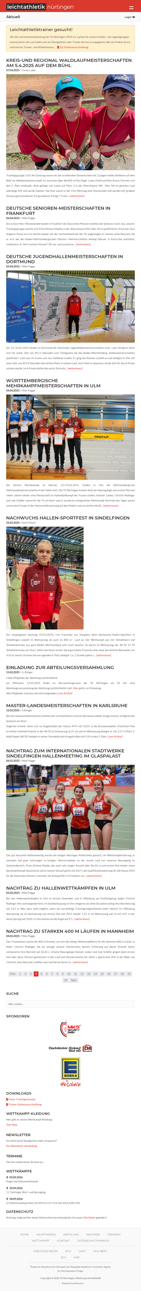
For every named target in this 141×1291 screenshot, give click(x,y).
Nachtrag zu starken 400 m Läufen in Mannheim (70, 931)
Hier (75, 688)
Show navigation (131, 7)
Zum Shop (11, 1124)
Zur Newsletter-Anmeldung (21, 1145)
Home (24, 1234)
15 (102, 973)
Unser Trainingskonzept (22, 1099)
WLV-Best (100, 1251)
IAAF (77, 1257)
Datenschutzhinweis (93, 1240)
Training (114, 1234)
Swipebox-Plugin (74, 1270)
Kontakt (63, 1240)
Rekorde (93, 1234)
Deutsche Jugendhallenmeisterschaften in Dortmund (64, 259)
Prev (12, 973)
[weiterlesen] (77, 195)
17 (115, 973)
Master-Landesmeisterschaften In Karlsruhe (66, 705)
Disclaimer (89, 1217)
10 (68, 973)
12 (82, 973)
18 (122, 973)
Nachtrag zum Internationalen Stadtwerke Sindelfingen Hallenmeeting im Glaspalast (65, 753)
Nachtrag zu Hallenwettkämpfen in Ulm (61, 888)
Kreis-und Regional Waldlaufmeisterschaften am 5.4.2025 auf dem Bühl (69, 63)
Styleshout (46, 1266)
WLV (68, 1251)
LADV (82, 1251)
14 (95, 973)
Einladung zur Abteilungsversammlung (60, 667)
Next (73, 980)
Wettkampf (40, 1240)
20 (65, 980)
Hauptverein (46, 1234)
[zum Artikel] (65, 693)
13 (88, 973)
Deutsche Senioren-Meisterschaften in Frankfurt (58, 210)
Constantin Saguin (101, 1266)
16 (108, 973)
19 (129, 973)
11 (75, 973)
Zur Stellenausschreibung (73, 47)
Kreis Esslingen (45, 1251)
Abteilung (71, 1234)
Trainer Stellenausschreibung (25, 1104)
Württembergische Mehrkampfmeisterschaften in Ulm (53, 383)
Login (128, 17)
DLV (63, 1257)
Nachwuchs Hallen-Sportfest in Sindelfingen (68, 518)
